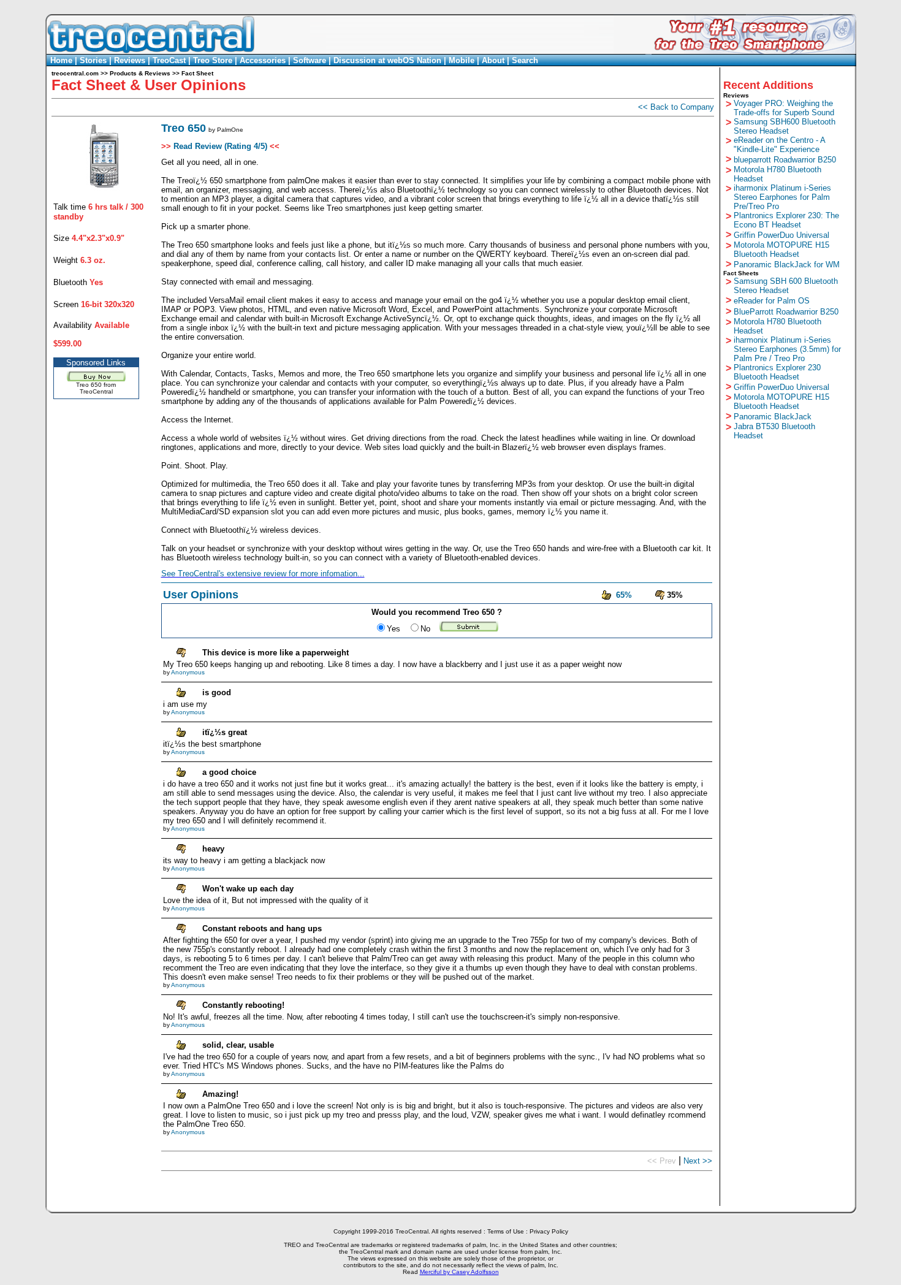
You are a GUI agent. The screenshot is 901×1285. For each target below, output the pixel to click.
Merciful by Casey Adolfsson (459, 1271)
